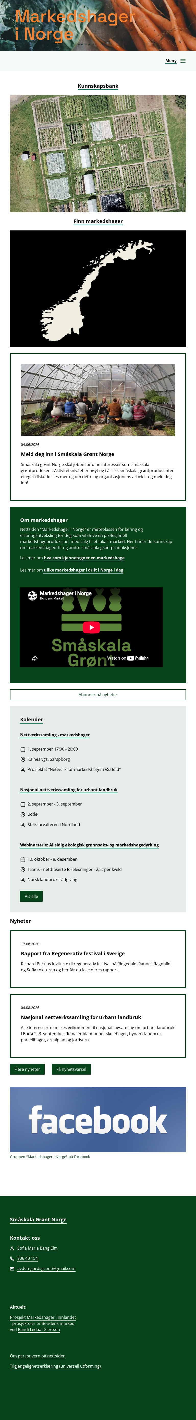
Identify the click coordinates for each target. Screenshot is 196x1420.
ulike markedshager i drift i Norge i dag (83, 570)
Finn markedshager (98, 221)
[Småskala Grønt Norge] (98, 25)
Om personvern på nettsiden (38, 1356)
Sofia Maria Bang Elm (37, 1248)
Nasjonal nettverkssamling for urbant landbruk (69, 790)
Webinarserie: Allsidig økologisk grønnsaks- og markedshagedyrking (89, 845)
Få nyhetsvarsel (71, 1069)
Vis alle (31, 896)
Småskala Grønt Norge (38, 1219)
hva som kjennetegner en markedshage (84, 558)
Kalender (31, 719)
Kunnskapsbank (98, 85)
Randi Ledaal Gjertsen (39, 1329)
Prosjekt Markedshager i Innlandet (43, 1317)
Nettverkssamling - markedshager (55, 735)
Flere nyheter (27, 1069)
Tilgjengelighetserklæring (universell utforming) (55, 1366)
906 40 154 (27, 1258)
